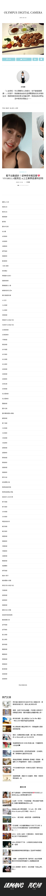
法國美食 (4, 246)
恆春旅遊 (4, 467)
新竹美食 (4, 507)
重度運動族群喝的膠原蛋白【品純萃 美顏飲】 (27, 850)
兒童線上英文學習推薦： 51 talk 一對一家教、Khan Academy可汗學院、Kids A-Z (27, 810)
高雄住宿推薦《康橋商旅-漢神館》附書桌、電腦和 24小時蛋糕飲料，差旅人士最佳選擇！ (28, 760)
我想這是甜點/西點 (7, 492)
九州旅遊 (4, 305)
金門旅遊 (4, 625)
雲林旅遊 (4, 644)
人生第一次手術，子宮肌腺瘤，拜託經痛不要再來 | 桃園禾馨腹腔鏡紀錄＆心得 (27, 802)
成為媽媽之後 (6, 482)
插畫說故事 (5, 281)
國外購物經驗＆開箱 (8, 413)
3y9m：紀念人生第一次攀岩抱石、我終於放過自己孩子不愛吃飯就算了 (27, 835)
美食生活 (4, 212)
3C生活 (4, 300)
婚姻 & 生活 (5, 202)
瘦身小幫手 (5, 576)
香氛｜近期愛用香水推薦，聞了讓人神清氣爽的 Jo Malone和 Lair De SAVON (28, 736)
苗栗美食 (4, 600)
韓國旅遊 (4, 649)
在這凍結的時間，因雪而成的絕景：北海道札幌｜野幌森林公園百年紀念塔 (28, 752)
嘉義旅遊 (4, 403)
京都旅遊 (4, 315)
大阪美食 (4, 443)
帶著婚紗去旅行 (6, 276)
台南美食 (4, 241)
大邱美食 (4, 433)
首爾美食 (4, 664)
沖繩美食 (4, 551)
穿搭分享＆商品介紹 (8, 585)
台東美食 (4, 379)
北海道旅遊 (5, 330)
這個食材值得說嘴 (7, 615)
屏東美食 (4, 462)
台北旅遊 (4, 359)
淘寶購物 (4, 566)
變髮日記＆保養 (6, 610)
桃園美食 (4, 541)
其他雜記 (4, 271)
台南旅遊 (4, 369)
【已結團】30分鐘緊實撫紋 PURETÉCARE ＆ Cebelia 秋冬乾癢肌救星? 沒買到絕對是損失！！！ (27, 827)
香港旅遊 (4, 669)
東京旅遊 (4, 526)
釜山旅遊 (4, 635)
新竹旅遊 (4, 502)
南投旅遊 (4, 344)
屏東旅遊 (4, 458)
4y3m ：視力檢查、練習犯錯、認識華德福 (26, 817)
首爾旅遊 (4, 659)
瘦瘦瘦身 (4, 217)
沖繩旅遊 (4, 546)
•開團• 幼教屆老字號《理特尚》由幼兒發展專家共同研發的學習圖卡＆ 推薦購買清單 (27, 860)
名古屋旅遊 (5, 394)
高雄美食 (4, 679)
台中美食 (4, 354)
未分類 (4, 231)
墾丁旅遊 (4, 423)
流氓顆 (23, 87)
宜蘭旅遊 (4, 448)
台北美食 (4, 364)
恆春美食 (4, 472)
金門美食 (4, 630)
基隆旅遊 (4, 418)
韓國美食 (4, 654)
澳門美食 (4, 251)
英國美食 (4, 256)
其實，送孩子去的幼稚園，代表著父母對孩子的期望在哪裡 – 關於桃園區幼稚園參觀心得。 (28, 711)
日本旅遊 (4, 512)
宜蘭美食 (4, 453)
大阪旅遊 (4, 438)
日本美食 (4, 517)
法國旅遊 (4, 556)
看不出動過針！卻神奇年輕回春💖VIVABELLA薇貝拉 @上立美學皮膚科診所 (23, 177)
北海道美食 (5, 335)
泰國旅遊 (4, 561)
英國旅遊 (4, 605)
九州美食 (4, 310)
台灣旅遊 (4, 389)
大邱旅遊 (4, 428)
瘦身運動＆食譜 (6, 580)
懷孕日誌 (4, 477)
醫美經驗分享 (23, 172)
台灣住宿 (4, 384)
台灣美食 (4, 236)
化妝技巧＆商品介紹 (8, 325)
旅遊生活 (4, 207)
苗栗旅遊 (4, 595)
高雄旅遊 (4, 674)
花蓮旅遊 (4, 590)
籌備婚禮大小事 (6, 285)
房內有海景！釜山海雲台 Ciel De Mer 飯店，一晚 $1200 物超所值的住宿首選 (27, 719)
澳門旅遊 (4, 571)
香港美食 (4, 261)
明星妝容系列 (6, 521)
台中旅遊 (4, 349)
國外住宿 (4, 408)
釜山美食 (4, 639)
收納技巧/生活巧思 (7, 497)
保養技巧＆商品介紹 (8, 320)
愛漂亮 (4, 222)
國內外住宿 (5, 226)
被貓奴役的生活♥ (7, 290)
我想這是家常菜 (6, 487)
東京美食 (4, 531)
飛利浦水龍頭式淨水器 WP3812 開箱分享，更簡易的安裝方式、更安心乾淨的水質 (28, 703)
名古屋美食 (5, 399)
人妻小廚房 (5, 266)
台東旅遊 (4, 374)
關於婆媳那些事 (6, 295)
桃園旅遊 (4, 536)
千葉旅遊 (4, 340)
